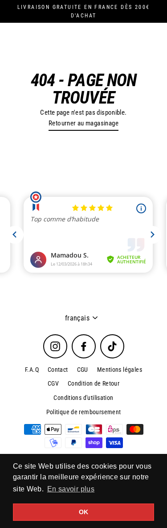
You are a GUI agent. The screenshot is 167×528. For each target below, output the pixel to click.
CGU (82, 369)
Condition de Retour (93, 383)
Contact (58, 369)
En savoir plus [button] (70, 489)
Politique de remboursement (83, 412)
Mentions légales (119, 369)
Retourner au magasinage (83, 123)
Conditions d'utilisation (83, 397)
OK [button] (84, 512)
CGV (53, 383)
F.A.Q (32, 369)
